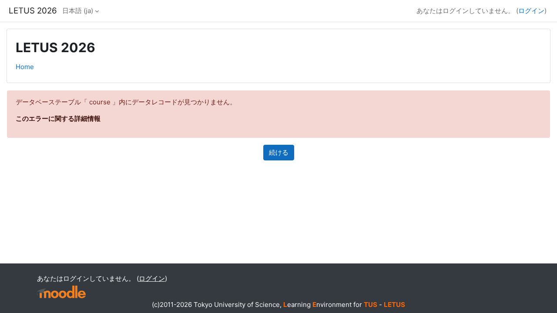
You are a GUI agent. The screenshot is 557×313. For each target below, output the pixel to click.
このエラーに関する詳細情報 (58, 118)
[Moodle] (61, 292)
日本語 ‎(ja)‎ (77, 11)
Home (25, 67)
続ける (279, 152)
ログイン (531, 11)
